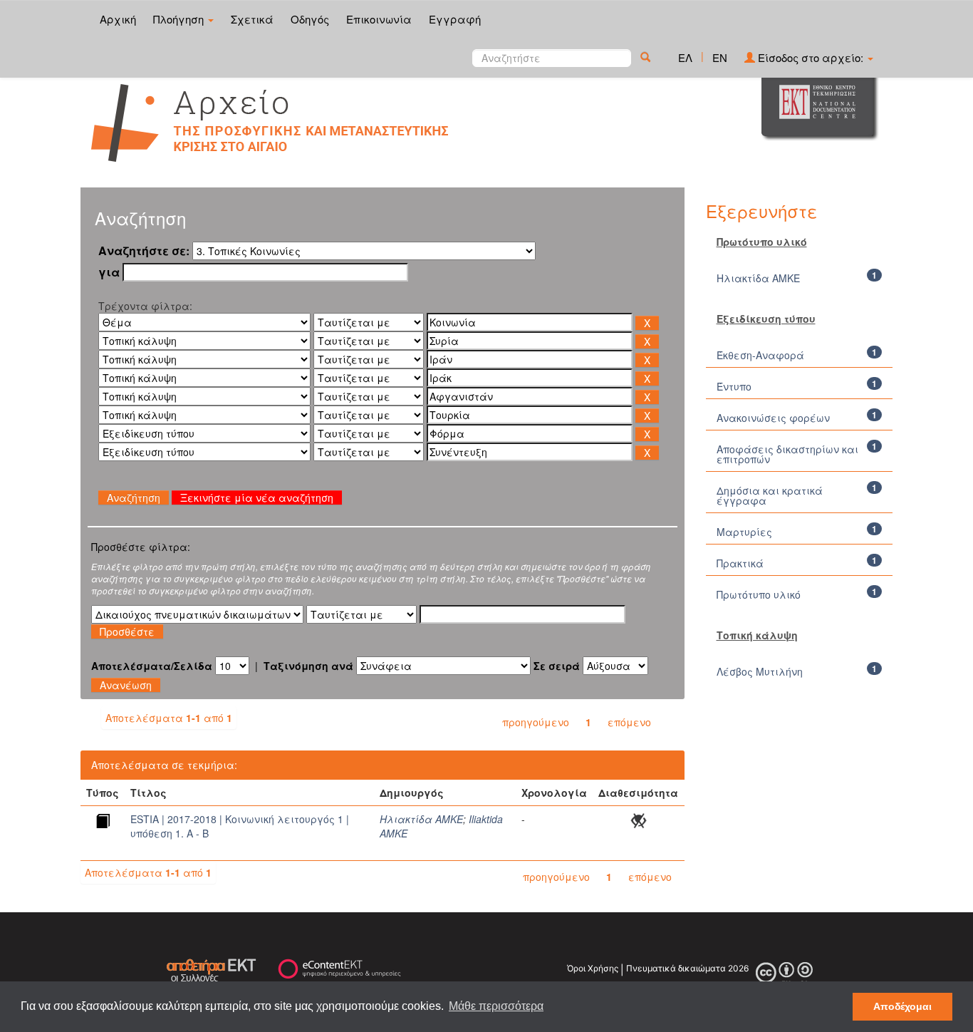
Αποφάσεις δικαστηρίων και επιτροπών (787, 454)
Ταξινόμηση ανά (308, 666)
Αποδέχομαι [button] (902, 1006)
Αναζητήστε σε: (143, 251)
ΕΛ (685, 57)
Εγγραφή (455, 18)
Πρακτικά (740, 563)
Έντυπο (734, 386)
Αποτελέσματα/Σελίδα (151, 666)
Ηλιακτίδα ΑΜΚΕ (421, 819)
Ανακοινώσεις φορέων (773, 418)
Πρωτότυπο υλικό (759, 594)
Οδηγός (310, 18)
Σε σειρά (557, 666)
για (109, 272)
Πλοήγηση (180, 18)
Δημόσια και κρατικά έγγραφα (770, 495)
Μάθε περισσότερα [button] (496, 1006)
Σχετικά (252, 18)
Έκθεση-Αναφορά (760, 355)
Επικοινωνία (379, 18)
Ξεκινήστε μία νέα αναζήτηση (256, 497)
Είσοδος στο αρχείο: (810, 57)
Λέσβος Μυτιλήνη (760, 671)
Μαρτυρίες (744, 532)
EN (719, 57)
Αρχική (118, 18)
